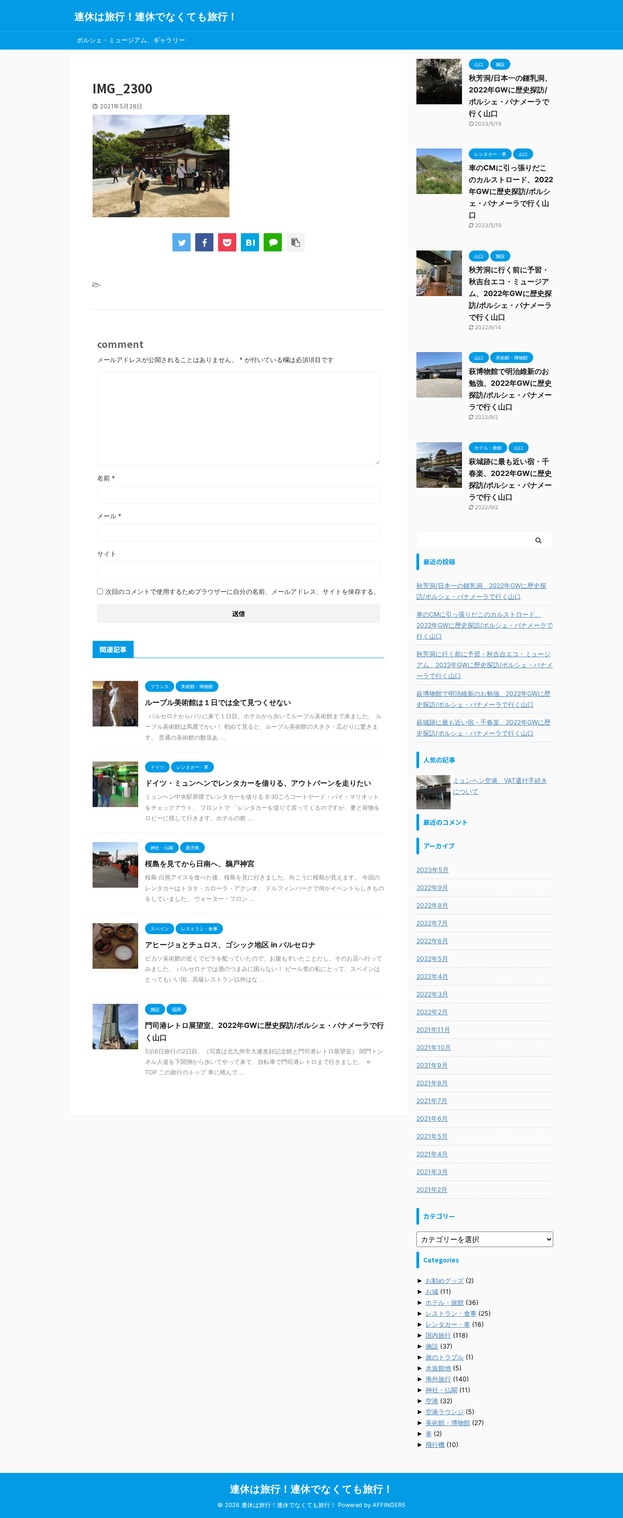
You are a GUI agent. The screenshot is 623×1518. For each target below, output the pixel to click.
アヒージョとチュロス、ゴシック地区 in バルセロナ (230, 944)
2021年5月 (432, 1136)
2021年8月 (432, 1083)
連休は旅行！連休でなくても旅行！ (156, 16)
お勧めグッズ (445, 1280)
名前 (106, 478)
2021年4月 (432, 1154)
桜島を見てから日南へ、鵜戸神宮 (199, 863)
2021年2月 (431, 1189)
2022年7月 (432, 923)
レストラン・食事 (451, 1313)
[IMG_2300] (250, 242)
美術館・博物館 (448, 1422)
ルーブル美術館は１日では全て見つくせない (218, 702)
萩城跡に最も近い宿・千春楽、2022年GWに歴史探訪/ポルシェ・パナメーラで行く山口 (483, 727)
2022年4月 (432, 976)
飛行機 (435, 1444)
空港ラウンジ (445, 1412)
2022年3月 (432, 994)
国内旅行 (438, 1335)
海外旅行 (438, 1379)
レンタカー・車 (448, 1324)
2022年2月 (432, 1012)
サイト (106, 553)
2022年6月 (432, 941)
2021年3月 (432, 1172)
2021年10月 (433, 1047)
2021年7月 (431, 1100)
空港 (432, 1401)
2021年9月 (432, 1065)
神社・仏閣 (441, 1390)
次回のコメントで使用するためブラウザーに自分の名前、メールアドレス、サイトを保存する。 (242, 591)
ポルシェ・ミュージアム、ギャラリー (131, 40)
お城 (432, 1291)
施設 (432, 1346)
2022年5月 (432, 958)
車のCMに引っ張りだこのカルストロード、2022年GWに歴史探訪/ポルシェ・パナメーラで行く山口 (511, 191)
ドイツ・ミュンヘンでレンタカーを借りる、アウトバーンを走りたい (258, 782)
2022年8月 (432, 905)
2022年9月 (432, 887)
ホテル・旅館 (445, 1302)
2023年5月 (432, 870)
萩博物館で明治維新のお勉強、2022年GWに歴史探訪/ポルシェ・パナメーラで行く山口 (483, 699)
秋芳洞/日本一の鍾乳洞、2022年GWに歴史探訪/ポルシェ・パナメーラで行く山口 (481, 591)
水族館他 (438, 1368)
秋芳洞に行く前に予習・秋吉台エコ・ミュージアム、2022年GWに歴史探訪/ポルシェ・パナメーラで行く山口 (510, 293)
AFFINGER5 (389, 1505)
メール (109, 516)
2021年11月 (433, 1029)
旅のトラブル (445, 1357)
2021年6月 (432, 1118)
